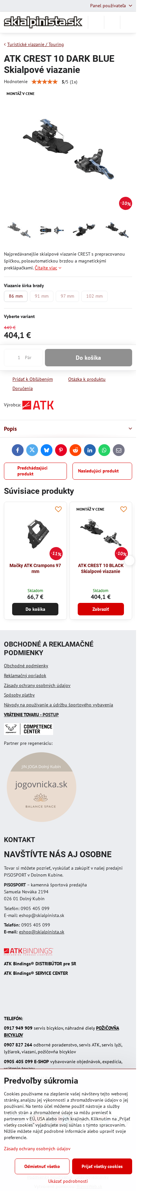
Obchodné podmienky (26, 666)
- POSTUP (31, 715)
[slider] (44, 81)
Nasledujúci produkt (98, 471)
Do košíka (88, 357)
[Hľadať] (96, 22)
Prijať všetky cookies (102, 1166)
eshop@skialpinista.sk (41, 932)
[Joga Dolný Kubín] (41, 823)
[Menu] (128, 22)
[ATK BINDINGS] (28, 954)
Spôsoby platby (19, 695)
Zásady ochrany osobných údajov (37, 685)
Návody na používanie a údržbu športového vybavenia (58, 705)
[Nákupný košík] (112, 22)
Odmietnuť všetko (42, 1166)
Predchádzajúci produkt (32, 471)
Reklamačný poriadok (25, 675)
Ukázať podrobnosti (68, 1181)
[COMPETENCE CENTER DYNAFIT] (28, 733)
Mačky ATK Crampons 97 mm (35, 568)
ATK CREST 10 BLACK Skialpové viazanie (101, 568)
